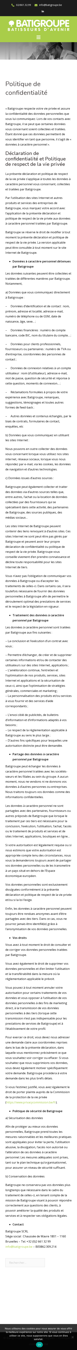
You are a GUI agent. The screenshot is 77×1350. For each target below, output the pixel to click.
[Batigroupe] (38, 25)
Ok (39, 1344)
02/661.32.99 (23, 5)
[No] (72, 1337)
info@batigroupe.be (50, 5)
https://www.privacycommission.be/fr (31, 1102)
